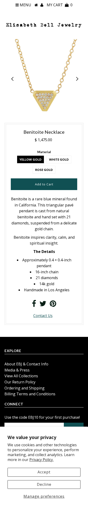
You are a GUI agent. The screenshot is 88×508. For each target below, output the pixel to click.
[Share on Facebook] (34, 304)
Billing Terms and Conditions (29, 393)
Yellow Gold (30, 159)
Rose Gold (44, 170)
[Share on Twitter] (42, 304)
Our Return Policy (19, 382)
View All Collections (21, 375)
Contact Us (43, 315)
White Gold (59, 159)
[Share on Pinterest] (53, 304)
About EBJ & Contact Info (26, 364)
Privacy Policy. (41, 459)
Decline (44, 484)
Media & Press (17, 370)
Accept (44, 472)
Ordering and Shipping (24, 388)
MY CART (60, 4)
